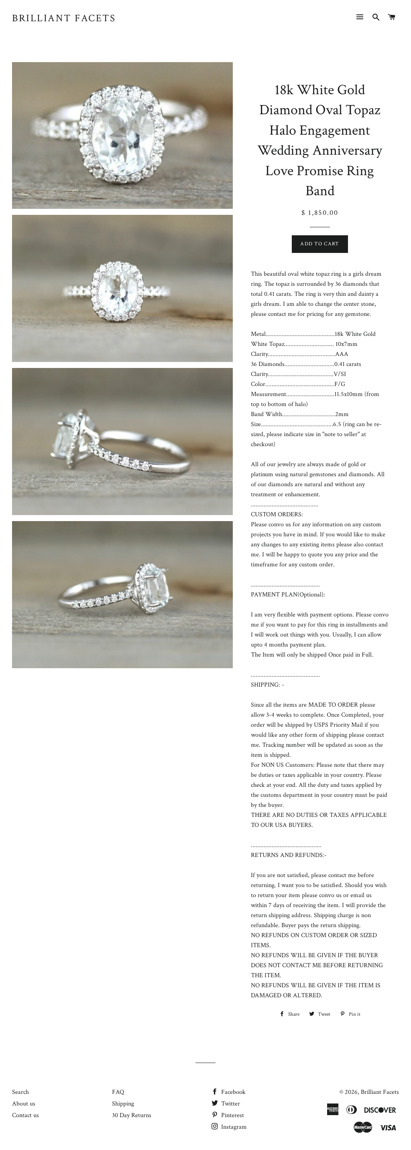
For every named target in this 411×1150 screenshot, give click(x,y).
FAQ (118, 1092)
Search (20, 1092)
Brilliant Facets (64, 18)
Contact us (25, 1115)
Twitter (230, 1103)
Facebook (233, 1092)
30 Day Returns (131, 1115)
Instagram (233, 1127)
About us (23, 1103)
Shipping (123, 1103)
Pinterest (232, 1115)
